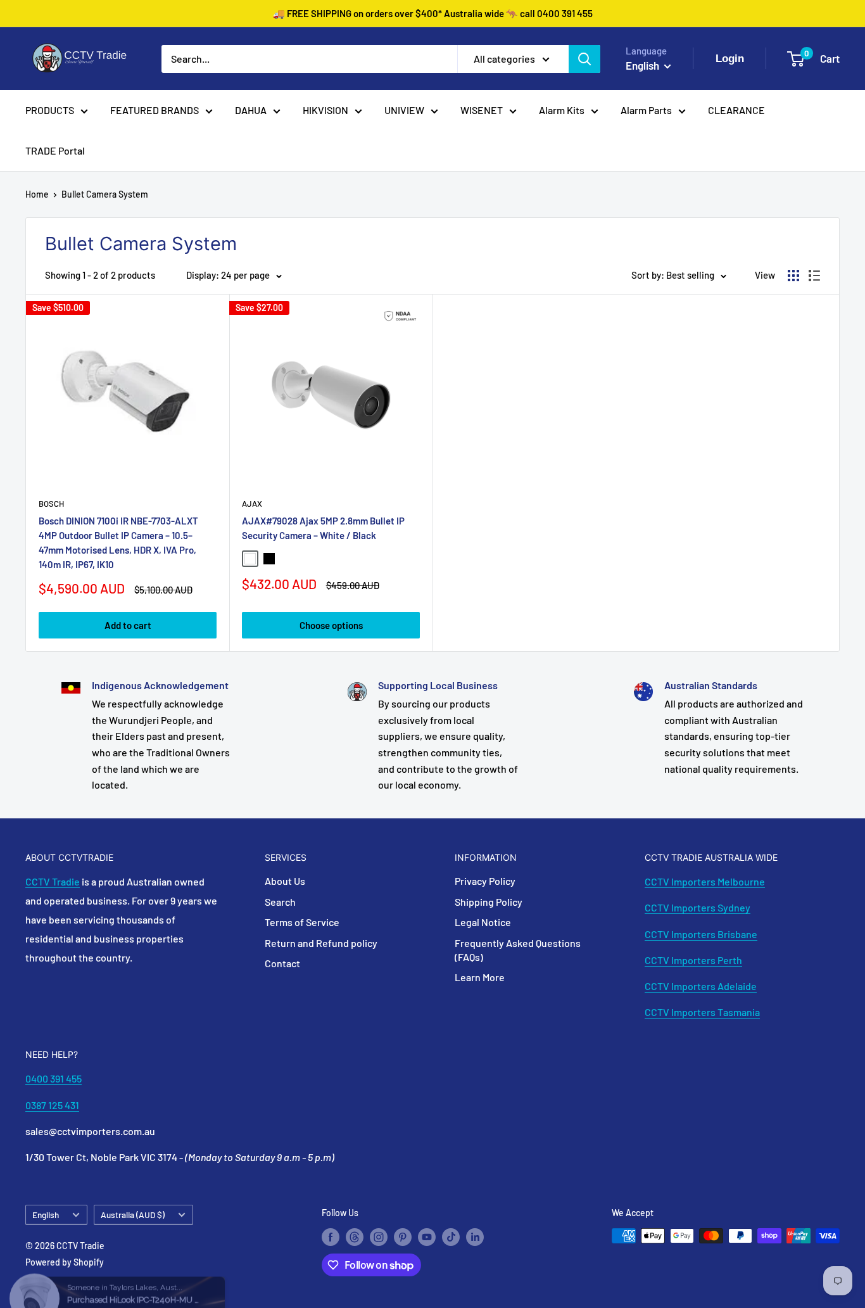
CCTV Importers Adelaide (701, 986)
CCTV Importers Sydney (697, 907)
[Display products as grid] (793, 275)
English (45, 1214)
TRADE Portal (55, 150)
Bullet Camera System (104, 194)
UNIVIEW (404, 110)
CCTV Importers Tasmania (702, 1012)
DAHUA (251, 110)
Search (280, 902)
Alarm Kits (561, 110)
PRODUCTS (49, 110)
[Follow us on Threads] (354, 1237)
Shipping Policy (488, 902)
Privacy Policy (485, 881)
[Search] (584, 59)
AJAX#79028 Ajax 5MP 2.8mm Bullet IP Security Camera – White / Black (323, 528)
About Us (285, 881)
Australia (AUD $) (133, 1214)
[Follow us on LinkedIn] (475, 1237)
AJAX (252, 503)
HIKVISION (325, 110)
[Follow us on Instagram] (379, 1237)
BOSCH (51, 503)
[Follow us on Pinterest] (403, 1237)
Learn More (480, 977)
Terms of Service (302, 922)
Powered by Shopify (64, 1262)
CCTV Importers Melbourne (705, 881)
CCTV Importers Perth (693, 960)
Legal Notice (483, 922)
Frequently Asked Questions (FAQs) (518, 950)
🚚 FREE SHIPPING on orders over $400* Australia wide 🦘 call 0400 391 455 (433, 13)
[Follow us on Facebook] (330, 1237)
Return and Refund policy (321, 943)
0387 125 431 (52, 1105)
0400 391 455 (53, 1078)
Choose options (331, 625)
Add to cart (127, 625)
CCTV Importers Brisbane (701, 934)
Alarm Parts (646, 110)
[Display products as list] (814, 275)
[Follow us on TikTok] (451, 1237)
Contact (282, 963)
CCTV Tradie (52, 881)
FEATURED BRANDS (154, 110)
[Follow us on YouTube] (427, 1237)
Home (37, 194)
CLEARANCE (736, 110)
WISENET (481, 110)
